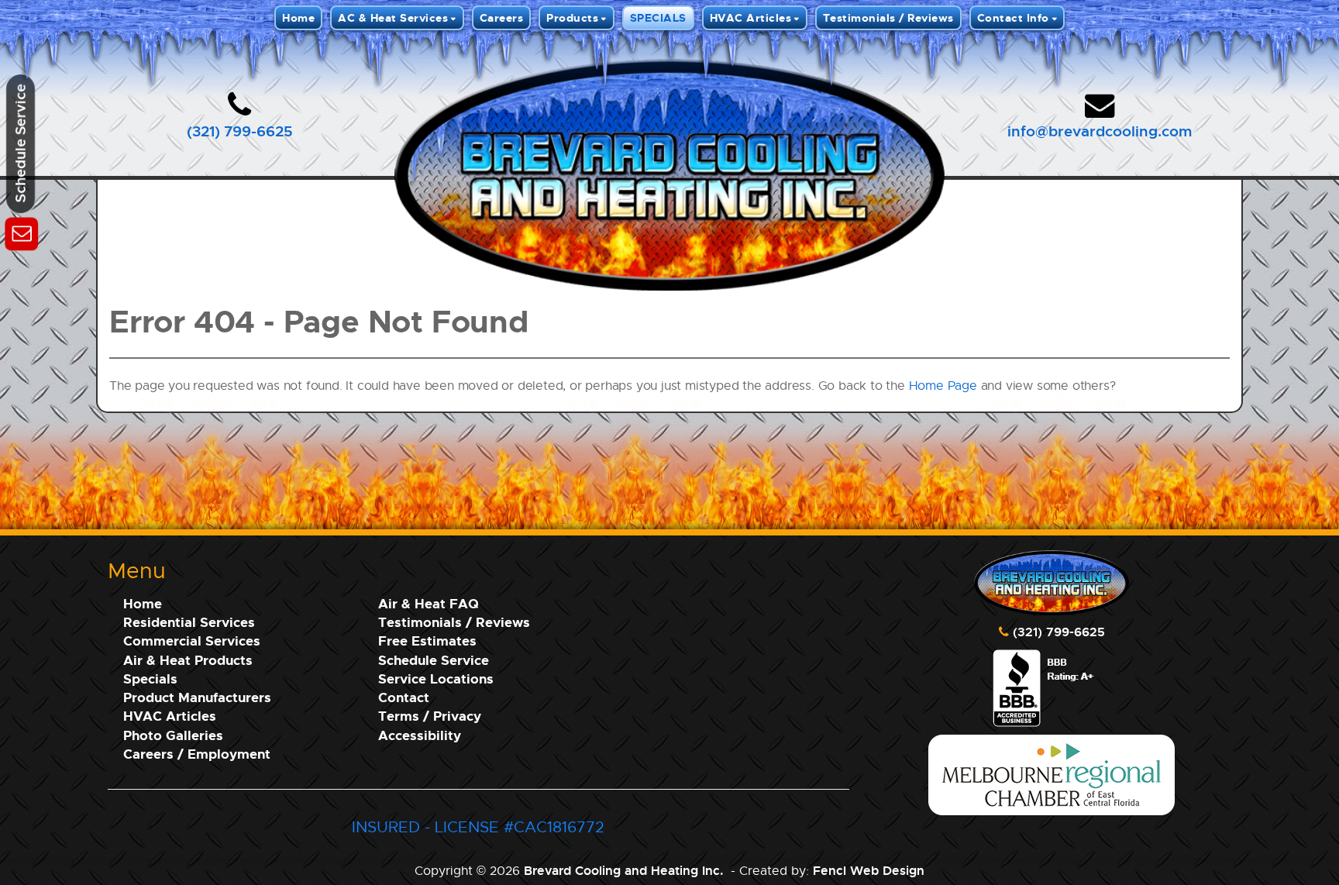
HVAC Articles (751, 17)
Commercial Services (191, 640)
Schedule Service (433, 660)
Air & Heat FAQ (428, 603)
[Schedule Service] (21, 231)
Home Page (943, 385)
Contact (403, 697)
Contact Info (1013, 17)
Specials (150, 678)
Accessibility (419, 735)
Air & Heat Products (188, 660)
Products (572, 17)
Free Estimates (427, 640)
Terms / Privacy (429, 716)
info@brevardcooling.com (1099, 130)
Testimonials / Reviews (888, 17)
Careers (502, 17)
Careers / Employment (196, 754)
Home (298, 17)
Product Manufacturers (197, 697)
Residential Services (189, 622)
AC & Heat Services (393, 17)
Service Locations (436, 678)
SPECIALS (658, 17)
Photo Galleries (173, 735)
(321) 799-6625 (240, 130)
